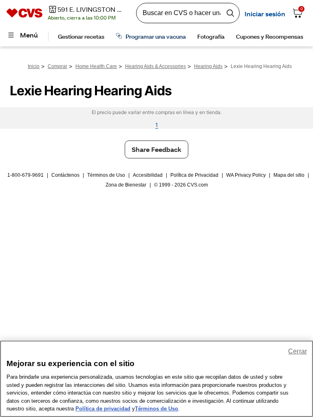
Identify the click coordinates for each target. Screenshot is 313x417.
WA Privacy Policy (246, 175)
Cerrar (297, 351)
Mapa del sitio (288, 175)
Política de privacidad (102, 409)
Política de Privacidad (194, 175)
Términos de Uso (106, 175)
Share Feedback (156, 149)
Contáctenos (65, 175)
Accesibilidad (148, 175)
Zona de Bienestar (126, 185)
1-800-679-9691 (25, 175)
